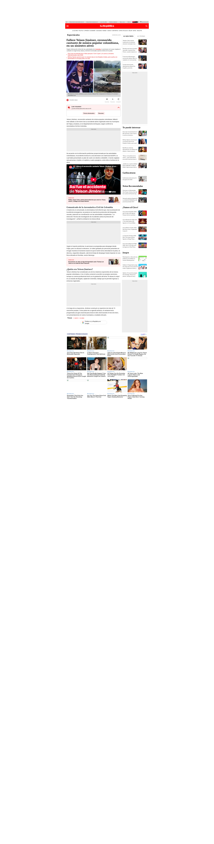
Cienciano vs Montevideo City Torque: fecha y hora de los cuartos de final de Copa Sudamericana (130, 193)
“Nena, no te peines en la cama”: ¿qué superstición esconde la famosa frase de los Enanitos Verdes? (130, 158)
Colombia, (98, 49)
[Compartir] (118, 99)
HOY (67, 22)
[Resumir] (112, 99)
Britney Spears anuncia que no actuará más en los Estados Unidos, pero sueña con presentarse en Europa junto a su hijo (92, 57)
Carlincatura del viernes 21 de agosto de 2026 (130, 178)
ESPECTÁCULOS (123, 30)
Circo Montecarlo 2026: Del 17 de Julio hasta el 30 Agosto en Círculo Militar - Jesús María (130, 222)
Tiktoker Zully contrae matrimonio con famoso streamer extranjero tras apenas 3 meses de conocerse (129, 44)
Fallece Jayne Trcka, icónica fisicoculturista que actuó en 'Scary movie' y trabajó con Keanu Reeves (86, 200)
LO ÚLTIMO (75, 30)
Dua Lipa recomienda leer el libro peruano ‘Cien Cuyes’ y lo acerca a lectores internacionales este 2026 (91, 54)
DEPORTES (115, 30)
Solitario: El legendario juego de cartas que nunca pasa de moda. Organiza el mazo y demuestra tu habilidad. (130, 267)
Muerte (76, 318)
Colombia (82, 318)
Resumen (101, 113)
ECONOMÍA (92, 30)
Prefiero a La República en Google (93, 322)
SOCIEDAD (99, 30)
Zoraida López (73, 100)
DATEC (134, 30)
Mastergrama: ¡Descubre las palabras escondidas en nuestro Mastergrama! (130, 258)
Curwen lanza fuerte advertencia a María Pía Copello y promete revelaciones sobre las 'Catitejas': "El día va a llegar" (129, 69)
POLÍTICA (81, 30)
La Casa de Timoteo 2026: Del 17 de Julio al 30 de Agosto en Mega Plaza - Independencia (129, 238)
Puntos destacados (89, 113)
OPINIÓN (86, 30)
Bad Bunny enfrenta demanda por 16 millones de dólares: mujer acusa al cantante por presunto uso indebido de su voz (130, 151)
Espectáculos (73, 35)
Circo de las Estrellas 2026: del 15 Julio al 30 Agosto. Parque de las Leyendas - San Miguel (130, 214)
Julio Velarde (103, 22)
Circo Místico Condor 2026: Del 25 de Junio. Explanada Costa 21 (130, 229)
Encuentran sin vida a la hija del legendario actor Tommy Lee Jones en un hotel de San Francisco (86, 262)
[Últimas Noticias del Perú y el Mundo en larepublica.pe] (107, 26)
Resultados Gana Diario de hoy (76, 22)
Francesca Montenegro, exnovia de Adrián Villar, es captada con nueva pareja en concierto (130, 59)
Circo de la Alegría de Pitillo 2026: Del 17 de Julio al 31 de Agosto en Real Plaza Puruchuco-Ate (130, 246)
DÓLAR (130, 30)
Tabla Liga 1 (122, 22)
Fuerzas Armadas (113, 22)
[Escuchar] (107, 99)
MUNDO (104, 30)
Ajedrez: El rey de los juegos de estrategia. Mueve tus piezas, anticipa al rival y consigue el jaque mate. (130, 275)
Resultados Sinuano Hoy (92, 22)
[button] (67, 26)
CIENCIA (109, 30)
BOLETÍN (139, 30)
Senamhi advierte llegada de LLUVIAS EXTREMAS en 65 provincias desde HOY (130, 200)
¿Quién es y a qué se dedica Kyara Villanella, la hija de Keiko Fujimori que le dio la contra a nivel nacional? (130, 166)
